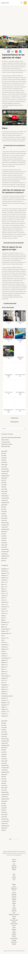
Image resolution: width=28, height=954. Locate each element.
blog (5, 49)
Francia (3, 638)
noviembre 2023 (5, 524)
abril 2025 (3, 486)
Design (3, 615)
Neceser (3, 671)
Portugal (3, 698)
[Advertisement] (14, 21)
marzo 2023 (4, 542)
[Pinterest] (16, 51)
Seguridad (3, 704)
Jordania (3, 655)
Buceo (2, 593)
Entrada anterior (14, 418)
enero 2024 (4, 520)
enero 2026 (4, 466)
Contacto (14, 861)
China (2, 600)
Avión (2, 582)
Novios (3, 673)
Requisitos (3, 702)
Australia (3, 580)
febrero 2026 (4, 464)
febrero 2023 (4, 545)
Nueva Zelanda (4, 675)
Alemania (3, 575)
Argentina (3, 577)
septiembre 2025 (5, 475)
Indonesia (3, 646)
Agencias (3, 573)
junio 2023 (3, 536)
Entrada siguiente (14, 421)
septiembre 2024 (5, 502)
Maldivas (3, 660)
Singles (3, 707)
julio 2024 (3, 507)
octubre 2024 (4, 500)
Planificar (3, 689)
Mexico (3, 667)
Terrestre (3, 711)
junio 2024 (3, 509)
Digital (2, 620)
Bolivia (2, 588)
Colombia (3, 602)
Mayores (3, 664)
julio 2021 (3, 560)
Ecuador (3, 624)
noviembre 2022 (5, 551)
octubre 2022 (4, 553)
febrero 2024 (4, 518)
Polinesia (3, 693)
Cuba (2, 609)
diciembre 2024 (4, 495)
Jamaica (3, 653)
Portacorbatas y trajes (6, 696)
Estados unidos (4, 633)
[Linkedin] (20, 51)
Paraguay (3, 678)
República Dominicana (14, 914)
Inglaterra (3, 649)
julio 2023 (3, 533)
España (3, 631)
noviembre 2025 (5, 471)
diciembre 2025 (4, 469)
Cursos (3, 613)
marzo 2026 (4, 462)
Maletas (3, 662)
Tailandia (3, 709)
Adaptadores (4, 568)
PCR (2, 680)
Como (2, 604)
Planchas (3, 687)
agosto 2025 (4, 478)
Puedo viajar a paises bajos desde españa (11, 437)
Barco (2, 584)
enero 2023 (4, 547)
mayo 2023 (4, 538)
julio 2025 (3, 480)
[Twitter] (12, 51)
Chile (2, 597)
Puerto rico (3, 700)
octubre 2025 (4, 473)
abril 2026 (3, 460)
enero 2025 (4, 493)
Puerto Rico (14, 942)
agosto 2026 (4, 451)
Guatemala (3, 644)
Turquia (3, 713)
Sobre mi (14, 859)
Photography (4, 684)
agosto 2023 (4, 531)
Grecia (2, 642)
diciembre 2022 (4, 549)
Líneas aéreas (4, 658)
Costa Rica (3, 606)
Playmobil (3, 691)
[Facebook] (8, 51)
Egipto (2, 626)
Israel (2, 651)
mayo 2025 (4, 484)
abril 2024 (3, 513)
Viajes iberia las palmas (6, 444)
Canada (3, 595)
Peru (2, 682)
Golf (2, 640)
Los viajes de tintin (5, 442)
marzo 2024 (4, 515)
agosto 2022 (4, 558)
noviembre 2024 (5, 498)
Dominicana (4, 622)
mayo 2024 (4, 511)
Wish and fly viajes (5, 446)
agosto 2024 (4, 504)
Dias (2, 617)
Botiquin (3, 591)
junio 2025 (3, 482)
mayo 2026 (4, 457)
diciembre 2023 (4, 522)
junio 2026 (3, 455)
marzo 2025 (4, 489)
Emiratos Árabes (5, 629)
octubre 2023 (4, 527)
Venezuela (3, 716)
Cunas (2, 611)
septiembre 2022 (5, 556)
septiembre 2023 (5, 529)
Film (2, 635)
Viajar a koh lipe (5, 439)
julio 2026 (3, 453)
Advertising (3, 571)
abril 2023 (3, 540)
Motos (2, 669)
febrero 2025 (4, 491)
